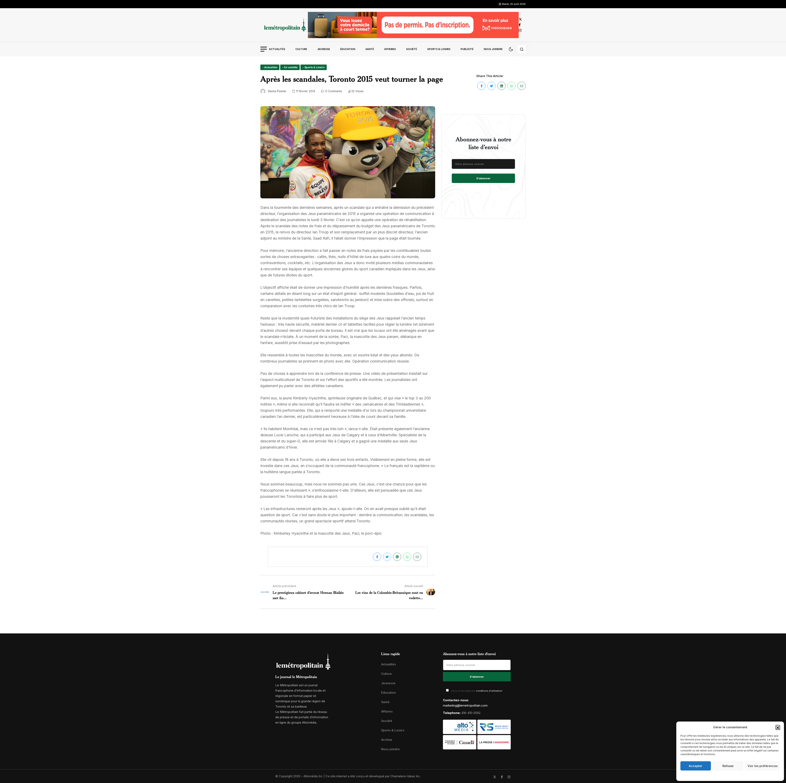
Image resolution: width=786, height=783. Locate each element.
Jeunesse (323, 49)
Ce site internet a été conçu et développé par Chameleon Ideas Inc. (373, 776)
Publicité (467, 49)
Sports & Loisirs (438, 49)
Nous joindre (493, 49)
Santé (369, 49)
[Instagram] (508, 776)
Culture (301, 49)
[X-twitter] (494, 776)
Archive (386, 740)
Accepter (695, 766)
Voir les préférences (763, 766)
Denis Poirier (277, 91)
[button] (778, 727)
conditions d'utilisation (489, 690)
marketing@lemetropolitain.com (465, 705)
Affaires (390, 49)
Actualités (277, 49)
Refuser (728, 766)
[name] (284, 25)
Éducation (347, 49)
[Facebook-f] (501, 776)
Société (411, 49)
